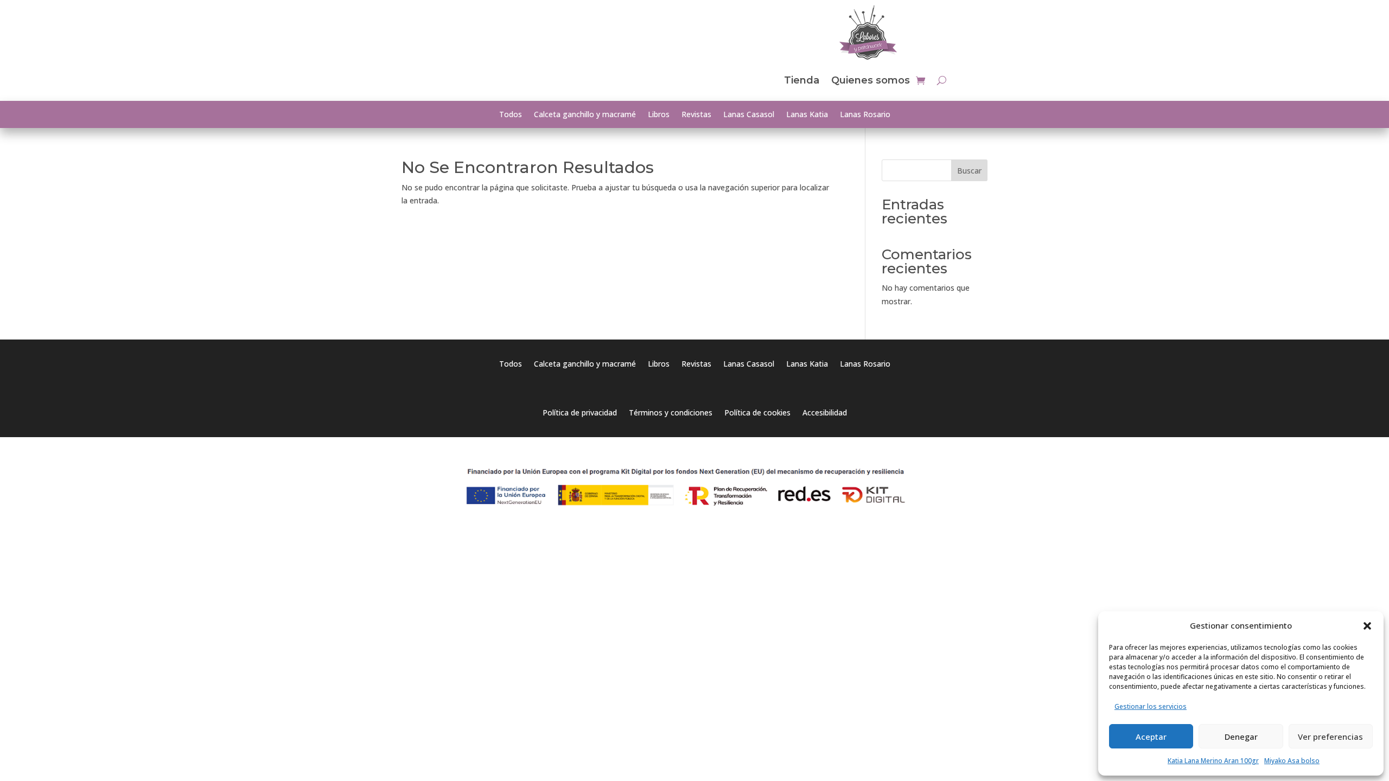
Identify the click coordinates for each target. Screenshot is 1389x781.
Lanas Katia (807, 115)
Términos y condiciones (670, 413)
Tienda (801, 80)
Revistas (696, 115)
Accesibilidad (824, 413)
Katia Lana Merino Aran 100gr (1213, 760)
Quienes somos (870, 80)
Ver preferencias (1330, 736)
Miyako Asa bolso (1292, 760)
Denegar (1241, 736)
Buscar (969, 170)
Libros (659, 115)
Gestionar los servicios (1150, 706)
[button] (1367, 625)
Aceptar (1151, 736)
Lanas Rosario (865, 115)
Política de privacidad (580, 413)
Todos (510, 115)
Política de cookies (757, 413)
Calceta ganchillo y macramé (585, 115)
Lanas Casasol (748, 115)
